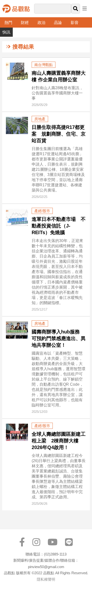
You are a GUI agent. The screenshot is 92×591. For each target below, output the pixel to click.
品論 (58, 22)
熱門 (8, 22)
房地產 (39, 119)
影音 (75, 22)
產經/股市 (42, 211)
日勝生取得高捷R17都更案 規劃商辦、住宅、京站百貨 (59, 133)
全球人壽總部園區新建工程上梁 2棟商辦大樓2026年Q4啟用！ (59, 440)
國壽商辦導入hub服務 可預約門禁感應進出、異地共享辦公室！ (59, 338)
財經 (25, 22)
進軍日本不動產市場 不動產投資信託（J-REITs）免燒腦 (59, 225)
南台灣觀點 (43, 65)
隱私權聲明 (46, 579)
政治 (41, 22)
